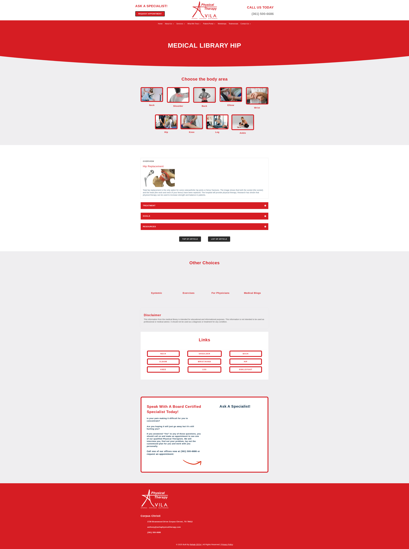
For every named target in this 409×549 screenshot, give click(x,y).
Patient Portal (208, 24)
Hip (245, 362)
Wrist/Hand (204, 362)
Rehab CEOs (195, 544)
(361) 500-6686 (154, 532)
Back (246, 354)
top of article (190, 239)
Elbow (163, 362)
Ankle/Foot (245, 369)
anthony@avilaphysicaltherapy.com (164, 527)
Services (179, 24)
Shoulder (204, 354)
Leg (204, 369)
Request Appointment (150, 14)
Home (160, 24)
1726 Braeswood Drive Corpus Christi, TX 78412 (170, 522)
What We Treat (193, 24)
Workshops (222, 24)
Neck (163, 354)
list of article (219, 239)
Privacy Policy (227, 544)
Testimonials (233, 24)
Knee (163, 369)
